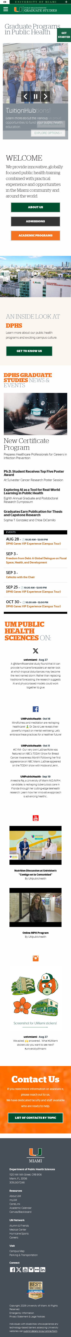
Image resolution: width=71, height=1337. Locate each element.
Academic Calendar (20, 1208)
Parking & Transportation (23, 1255)
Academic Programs (35, 235)
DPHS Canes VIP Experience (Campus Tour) (33, 543)
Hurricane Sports (19, 1233)
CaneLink (14, 1204)
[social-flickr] (36, 1269)
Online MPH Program (36, 933)
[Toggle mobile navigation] (6, 9)
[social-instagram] (31, 1269)
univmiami (30, 660)
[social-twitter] (19, 1269)
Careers (13, 1237)
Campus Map (16, 1251)
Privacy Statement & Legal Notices (27, 1317)
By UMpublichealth (35, 878)
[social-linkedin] (42, 1269)
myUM (13, 1200)
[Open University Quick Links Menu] (66, 2)
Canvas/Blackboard (20, 1212)
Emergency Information (21, 1313)
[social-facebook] (12, 1269)
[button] (63, 1326)
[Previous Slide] (25, 96)
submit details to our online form (40, 1331)
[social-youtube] (25, 1269)
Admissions (35, 221)
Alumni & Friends (19, 1225)
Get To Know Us (29, 351)
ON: (28, 631)
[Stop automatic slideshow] (35, 96)
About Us (35, 207)
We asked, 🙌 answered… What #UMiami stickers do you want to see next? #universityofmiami (35, 1045)
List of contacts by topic (35, 1117)
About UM (15, 1196)
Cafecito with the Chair (20, 577)
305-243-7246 (17, 1182)
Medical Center (17, 1229)
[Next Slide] (45, 96)
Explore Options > (48, 133)
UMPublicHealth (31, 719)
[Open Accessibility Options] (4, 2)
